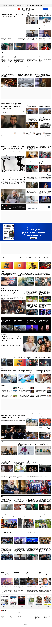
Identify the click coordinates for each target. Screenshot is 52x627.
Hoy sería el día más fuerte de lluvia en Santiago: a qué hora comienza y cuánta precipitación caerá (6, 40)
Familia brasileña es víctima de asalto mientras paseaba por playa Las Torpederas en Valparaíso (19, 322)
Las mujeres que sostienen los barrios (8, 443)
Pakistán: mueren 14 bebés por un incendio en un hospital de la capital (31, 60)
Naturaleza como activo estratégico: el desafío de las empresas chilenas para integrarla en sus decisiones (6, 501)
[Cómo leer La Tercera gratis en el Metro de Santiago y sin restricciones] (43, 281)
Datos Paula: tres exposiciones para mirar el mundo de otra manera (42, 444)
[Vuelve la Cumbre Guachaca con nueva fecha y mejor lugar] (38, 487)
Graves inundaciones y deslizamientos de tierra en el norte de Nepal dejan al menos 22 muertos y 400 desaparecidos (6, 66)
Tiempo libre (3, 474)
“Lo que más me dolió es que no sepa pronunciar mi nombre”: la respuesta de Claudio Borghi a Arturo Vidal (45, 40)
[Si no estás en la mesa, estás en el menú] (44, 133)
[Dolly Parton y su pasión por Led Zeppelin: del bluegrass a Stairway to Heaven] (37, 344)
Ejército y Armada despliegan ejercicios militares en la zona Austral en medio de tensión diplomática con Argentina (45, 105)
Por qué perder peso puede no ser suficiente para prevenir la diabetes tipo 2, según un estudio (19, 40)
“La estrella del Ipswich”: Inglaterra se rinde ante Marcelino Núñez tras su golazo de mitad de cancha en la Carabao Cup (45, 292)
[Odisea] (15, 133)
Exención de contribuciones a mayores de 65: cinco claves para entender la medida (13, 178)
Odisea (17, 132)
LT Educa (41, 5)
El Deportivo (18, 5)
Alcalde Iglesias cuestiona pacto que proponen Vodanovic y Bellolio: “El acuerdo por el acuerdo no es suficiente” (45, 27)
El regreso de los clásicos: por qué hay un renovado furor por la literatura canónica (31, 462)
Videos (24, 5)
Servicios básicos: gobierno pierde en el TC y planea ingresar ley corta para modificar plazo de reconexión (12, 148)
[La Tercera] (4, 605)
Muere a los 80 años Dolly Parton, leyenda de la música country (10, 345)
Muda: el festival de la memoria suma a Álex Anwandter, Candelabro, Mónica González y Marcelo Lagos (32, 356)
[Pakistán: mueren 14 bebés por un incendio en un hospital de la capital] (45, 435)
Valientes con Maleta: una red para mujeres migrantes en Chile (44, 587)
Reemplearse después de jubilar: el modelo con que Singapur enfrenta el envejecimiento (42, 516)
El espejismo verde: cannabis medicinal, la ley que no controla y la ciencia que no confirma (39, 134)
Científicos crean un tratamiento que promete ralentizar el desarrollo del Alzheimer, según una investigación (43, 371)
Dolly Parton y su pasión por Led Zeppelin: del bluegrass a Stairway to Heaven (11, 338)
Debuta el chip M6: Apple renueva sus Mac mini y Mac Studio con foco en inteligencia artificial (19, 259)
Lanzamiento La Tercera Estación (44, 533)
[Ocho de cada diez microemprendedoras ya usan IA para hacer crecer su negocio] (20, 507)
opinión (27, 190)
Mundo (21, 5)
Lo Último (27, 5)
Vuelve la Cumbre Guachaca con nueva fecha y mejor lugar (38, 476)
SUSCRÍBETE (33, 238)
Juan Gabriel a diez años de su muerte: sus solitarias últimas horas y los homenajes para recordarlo (45, 356)
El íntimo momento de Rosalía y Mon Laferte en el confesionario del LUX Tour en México (45, 322)
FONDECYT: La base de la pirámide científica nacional (31, 192)
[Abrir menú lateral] (1, 9)
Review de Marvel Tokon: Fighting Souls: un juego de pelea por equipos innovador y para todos (45, 259)
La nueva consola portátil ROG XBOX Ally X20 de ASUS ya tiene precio (32, 65)
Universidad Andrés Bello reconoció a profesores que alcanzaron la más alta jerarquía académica (6, 534)
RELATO (40, 459)
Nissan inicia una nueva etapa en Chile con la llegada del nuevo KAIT (19, 534)
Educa (27, 498)
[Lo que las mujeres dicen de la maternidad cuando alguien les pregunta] (26, 450)
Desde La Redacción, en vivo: (5, 12)
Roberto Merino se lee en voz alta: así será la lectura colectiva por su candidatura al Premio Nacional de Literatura (11, 477)
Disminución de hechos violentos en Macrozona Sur (6, 134)
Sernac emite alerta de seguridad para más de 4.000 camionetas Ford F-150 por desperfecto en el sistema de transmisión (44, 118)
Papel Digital (37, 5)
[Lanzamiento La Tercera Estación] (45, 540)
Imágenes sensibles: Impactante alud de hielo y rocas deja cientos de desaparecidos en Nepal (6, 322)
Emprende (15, 498)
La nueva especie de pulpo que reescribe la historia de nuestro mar (45, 178)
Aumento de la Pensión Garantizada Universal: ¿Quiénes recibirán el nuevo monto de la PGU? (8, 274)
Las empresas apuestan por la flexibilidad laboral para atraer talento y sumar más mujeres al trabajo (45, 501)
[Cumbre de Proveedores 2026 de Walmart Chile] (32, 540)
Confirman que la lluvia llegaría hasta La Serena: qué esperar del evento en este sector (32, 563)
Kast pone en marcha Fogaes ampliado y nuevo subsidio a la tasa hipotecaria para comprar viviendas (32, 15)
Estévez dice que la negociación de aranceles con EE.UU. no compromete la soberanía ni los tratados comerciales (32, 27)
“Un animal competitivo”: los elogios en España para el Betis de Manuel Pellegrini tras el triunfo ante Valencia (32, 306)
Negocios (10, 5)
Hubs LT (2, 496)
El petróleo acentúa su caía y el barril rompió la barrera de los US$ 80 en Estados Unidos (32, 161)
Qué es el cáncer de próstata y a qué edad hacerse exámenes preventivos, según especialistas (41, 395)
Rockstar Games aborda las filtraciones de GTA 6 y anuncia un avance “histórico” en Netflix (32, 40)
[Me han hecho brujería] (45, 468)
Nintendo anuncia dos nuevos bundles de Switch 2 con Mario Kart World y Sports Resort (6, 591)
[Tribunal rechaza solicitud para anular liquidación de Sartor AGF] (45, 154)
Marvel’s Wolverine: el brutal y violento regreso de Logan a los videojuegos (32, 259)
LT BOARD (3, 175)
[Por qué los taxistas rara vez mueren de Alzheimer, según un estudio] (9, 378)
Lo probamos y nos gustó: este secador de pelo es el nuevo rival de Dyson (45, 591)
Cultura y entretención (17, 572)
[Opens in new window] (21, 605)
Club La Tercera (32, 5)
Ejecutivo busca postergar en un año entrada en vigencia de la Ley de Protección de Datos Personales (45, 15)
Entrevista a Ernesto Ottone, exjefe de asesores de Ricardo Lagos (12, 15)
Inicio (1, 5)
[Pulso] (13, 605)
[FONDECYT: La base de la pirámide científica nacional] (32, 199)
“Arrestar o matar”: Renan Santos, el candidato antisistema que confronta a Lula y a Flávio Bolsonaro (45, 55)
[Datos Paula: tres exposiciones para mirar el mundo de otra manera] (43, 450)
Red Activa (41, 498)
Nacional (7, 5)
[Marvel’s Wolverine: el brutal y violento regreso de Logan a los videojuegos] (32, 265)
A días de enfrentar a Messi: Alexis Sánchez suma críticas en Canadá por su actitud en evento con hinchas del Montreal (31, 292)
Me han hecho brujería (44, 461)
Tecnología (14, 5)
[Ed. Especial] (30, 605)
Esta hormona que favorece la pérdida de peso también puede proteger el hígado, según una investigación (25, 371)
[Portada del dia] (8, 239)
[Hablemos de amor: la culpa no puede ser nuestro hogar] (45, 581)
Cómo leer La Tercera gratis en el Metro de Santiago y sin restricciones (43, 274)
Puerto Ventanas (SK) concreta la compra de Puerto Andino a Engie (19, 65)
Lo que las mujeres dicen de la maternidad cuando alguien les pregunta (24, 444)
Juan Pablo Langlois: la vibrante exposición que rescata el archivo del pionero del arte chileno (6, 462)
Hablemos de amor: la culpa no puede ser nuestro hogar (45, 574)
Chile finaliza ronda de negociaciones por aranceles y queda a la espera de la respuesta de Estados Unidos (32, 148)
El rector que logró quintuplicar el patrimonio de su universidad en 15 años (32, 500)
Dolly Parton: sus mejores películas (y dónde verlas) (19, 591)
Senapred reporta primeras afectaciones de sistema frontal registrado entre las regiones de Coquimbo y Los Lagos (32, 55)
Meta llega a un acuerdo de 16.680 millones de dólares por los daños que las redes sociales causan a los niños (6, 60)
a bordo (40, 190)
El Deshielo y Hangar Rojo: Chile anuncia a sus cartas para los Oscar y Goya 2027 (44, 66)
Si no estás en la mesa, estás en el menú (48, 133)
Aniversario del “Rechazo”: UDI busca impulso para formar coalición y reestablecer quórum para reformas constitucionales (8, 75)
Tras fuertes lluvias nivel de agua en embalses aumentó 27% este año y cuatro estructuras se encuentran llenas (25, 75)
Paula (40, 572)
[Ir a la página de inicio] (26, 9)
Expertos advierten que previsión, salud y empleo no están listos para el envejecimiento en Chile (8, 516)
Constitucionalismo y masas (29, 133)
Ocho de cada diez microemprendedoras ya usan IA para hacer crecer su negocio (19, 501)
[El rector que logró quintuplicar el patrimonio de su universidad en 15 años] (32, 507)
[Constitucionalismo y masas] (24, 133)
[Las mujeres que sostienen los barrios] (9, 450)
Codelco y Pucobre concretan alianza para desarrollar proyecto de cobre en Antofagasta (44, 162)
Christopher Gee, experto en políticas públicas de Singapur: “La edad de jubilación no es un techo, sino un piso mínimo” (26, 516)
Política (4, 5)
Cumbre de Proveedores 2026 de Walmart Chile (31, 533)
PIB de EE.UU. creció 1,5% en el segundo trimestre (45, 60)
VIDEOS (2, 318)
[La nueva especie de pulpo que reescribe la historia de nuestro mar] (45, 185)
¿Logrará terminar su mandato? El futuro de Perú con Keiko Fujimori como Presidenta (45, 192)
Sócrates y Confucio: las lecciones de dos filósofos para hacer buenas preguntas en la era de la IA (32, 179)
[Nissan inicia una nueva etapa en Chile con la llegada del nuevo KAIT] (20, 540)
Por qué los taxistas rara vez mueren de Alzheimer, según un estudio (8, 371)
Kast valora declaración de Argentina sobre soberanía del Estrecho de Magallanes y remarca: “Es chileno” (32, 322)
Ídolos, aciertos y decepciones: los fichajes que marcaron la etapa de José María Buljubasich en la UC (45, 306)
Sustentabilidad (3, 498)
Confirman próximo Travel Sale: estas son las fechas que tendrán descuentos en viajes (26, 274)
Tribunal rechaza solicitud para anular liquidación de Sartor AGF (45, 147)
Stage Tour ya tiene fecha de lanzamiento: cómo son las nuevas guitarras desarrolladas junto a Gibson (7, 259)
